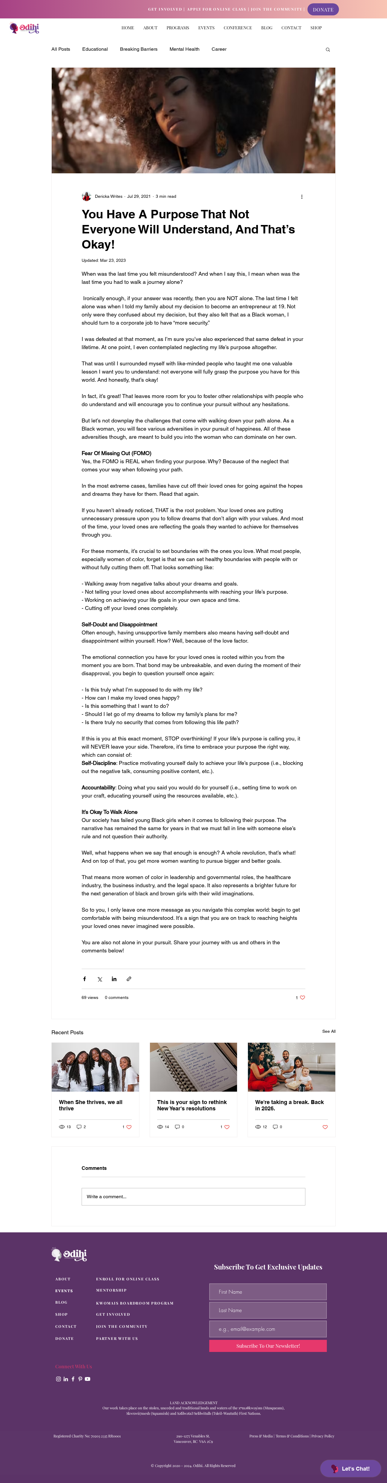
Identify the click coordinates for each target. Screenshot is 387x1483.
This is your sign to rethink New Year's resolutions (192, 1105)
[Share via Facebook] (84, 979)
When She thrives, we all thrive (90, 1105)
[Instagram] (58, 1379)
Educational (95, 49)
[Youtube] (87, 1379)
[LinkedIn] (66, 1379)
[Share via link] (129, 979)
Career (219, 49)
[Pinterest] (80, 1379)
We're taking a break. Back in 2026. (289, 1105)
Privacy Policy (322, 1435)
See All (329, 1031)
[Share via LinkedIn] (114, 979)
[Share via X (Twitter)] (99, 979)
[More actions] (301, 196)
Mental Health (185, 49)
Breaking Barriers (139, 49)
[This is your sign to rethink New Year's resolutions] (193, 1067)
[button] (178, 27)
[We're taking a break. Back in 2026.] (291, 1067)
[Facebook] (73, 1379)
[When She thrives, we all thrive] (95, 1067)
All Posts (60, 49)
